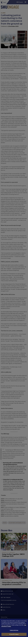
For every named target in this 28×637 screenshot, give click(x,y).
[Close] (25, 621)
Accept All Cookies (14, 634)
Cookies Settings (14, 630)
